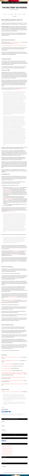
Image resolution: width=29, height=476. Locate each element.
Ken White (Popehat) (16, 187)
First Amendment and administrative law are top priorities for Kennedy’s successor (14, 45)
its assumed (7, 199)
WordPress (21, 472)
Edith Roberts (5, 204)
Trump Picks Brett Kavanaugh (6, 368)
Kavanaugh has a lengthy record (7, 198)
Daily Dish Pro (11, 472)
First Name (3, 421)
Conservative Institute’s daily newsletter (16, 42)
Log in (24, 472)
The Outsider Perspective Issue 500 (7, 448)
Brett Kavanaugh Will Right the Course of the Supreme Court (10, 360)
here (26, 24)
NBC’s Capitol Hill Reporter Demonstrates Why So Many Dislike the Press (12, 380)
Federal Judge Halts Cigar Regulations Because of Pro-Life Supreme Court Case (13, 383)
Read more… (3, 407)
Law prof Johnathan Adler (7, 189)
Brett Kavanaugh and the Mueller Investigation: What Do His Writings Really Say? (14, 377)
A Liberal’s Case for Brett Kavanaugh (7, 363)
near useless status (11, 300)
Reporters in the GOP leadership (14, 254)
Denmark (9, 296)
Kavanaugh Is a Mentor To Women (7, 370)
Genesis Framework (17, 472)
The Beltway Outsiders (14, 7)
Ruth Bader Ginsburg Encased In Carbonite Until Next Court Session (11, 391)
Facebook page (15, 43)
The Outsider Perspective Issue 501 (7, 446)
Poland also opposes (14, 296)
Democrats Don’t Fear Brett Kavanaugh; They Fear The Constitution (12, 357)
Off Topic (3, 413)
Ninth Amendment (19, 108)
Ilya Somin (4, 196)
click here (19, 24)
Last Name (3, 425)
